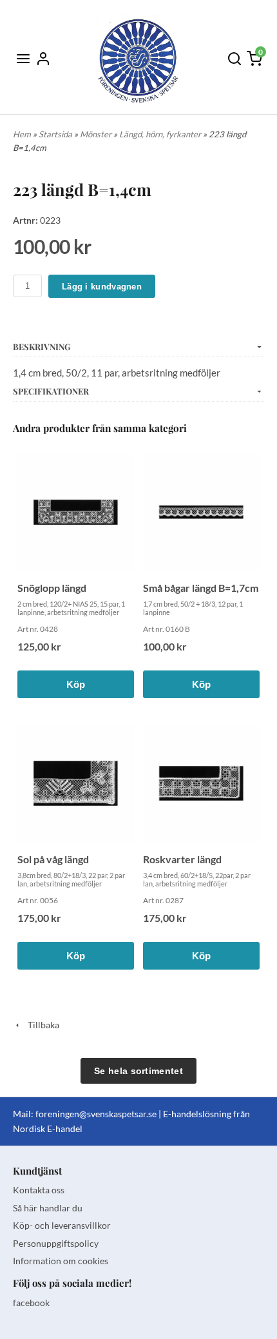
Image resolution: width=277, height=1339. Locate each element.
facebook (31, 1302)
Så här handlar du (47, 1207)
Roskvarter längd (182, 859)
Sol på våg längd (53, 859)
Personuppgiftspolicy (56, 1243)
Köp (76, 684)
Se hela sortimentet (138, 1071)
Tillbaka (40, 1024)
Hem (22, 134)
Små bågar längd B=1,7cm (200, 588)
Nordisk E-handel (47, 1128)
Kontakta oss (38, 1189)
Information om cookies (60, 1260)
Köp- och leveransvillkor (62, 1225)
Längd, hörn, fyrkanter (161, 134)
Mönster (96, 134)
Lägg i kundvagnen (102, 286)
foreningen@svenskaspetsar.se (96, 1113)
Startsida (56, 134)
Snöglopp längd (51, 588)
